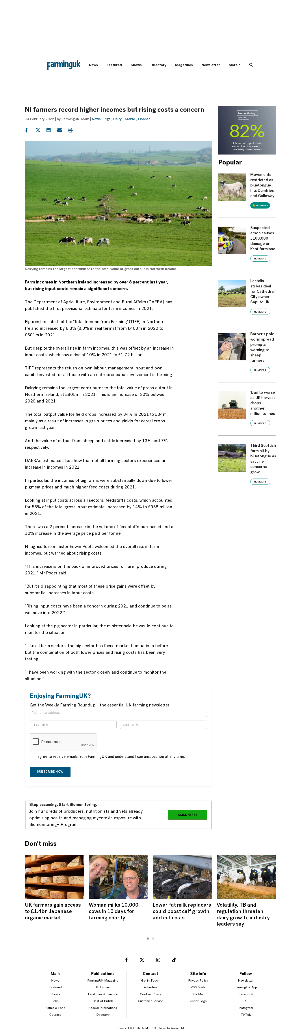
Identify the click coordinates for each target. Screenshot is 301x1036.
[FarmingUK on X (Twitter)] (142, 961)
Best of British (103, 1001)
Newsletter (211, 65)
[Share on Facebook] (30, 130)
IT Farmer (103, 987)
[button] (147, 938)
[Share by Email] (62, 130)
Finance (144, 119)
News (93, 65)
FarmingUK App (245, 987)
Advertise (150, 987)
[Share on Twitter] (41, 130)
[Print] (73, 130)
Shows (136, 65)
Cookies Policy (150, 994)
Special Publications (103, 1008)
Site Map (198, 994)
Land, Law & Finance (103, 994)
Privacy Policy (198, 980)
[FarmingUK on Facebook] (126, 961)
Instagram (246, 1008)
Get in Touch (150, 980)
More (233, 65)
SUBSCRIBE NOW (50, 771)
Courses (55, 1015)
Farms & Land (55, 1008)
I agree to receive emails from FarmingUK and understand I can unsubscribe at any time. (110, 757)
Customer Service (150, 1001)
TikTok (246, 1015)
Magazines (184, 65)
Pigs (107, 119)
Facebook (246, 994)
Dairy (117, 119)
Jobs (55, 1001)
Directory (158, 65)
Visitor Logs (198, 1001)
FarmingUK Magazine (102, 980)
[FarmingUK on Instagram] (158, 961)
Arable (129, 119)
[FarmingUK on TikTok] (174, 961)
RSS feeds (198, 987)
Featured (114, 65)
